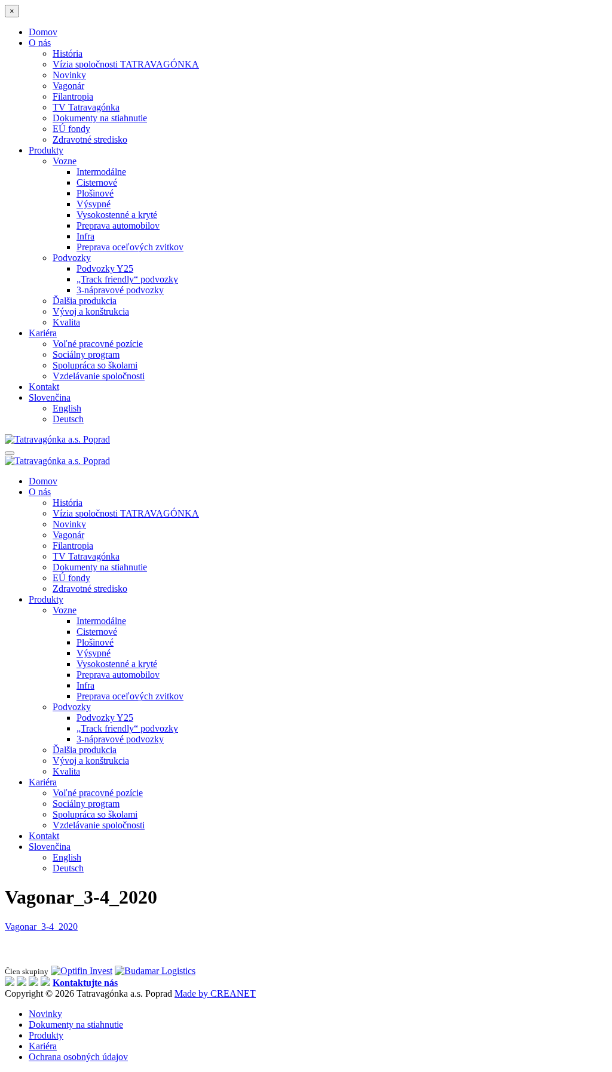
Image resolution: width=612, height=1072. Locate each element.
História (67, 53)
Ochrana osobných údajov (78, 1057)
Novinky (69, 75)
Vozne (64, 161)
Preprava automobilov (118, 225)
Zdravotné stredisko (90, 139)
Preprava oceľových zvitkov (129, 247)
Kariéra (43, 333)
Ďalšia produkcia (85, 301)
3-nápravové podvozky (120, 290)
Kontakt (44, 387)
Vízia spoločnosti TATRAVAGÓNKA (126, 64)
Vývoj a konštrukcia (91, 311)
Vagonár (68, 86)
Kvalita (66, 322)
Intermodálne (101, 172)
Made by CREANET (215, 993)
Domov (43, 32)
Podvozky (72, 258)
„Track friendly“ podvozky (127, 279)
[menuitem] (50, 397)
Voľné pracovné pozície (98, 344)
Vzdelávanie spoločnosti (99, 376)
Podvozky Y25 (104, 268)
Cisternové (96, 182)
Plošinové (95, 193)
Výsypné (93, 204)
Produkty (46, 150)
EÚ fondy (71, 129)
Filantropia (73, 96)
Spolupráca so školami (95, 365)
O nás (40, 43)
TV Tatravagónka (86, 107)
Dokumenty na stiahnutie (100, 118)
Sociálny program (86, 354)
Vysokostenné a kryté (116, 215)
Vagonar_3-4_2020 (41, 927)
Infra (85, 236)
